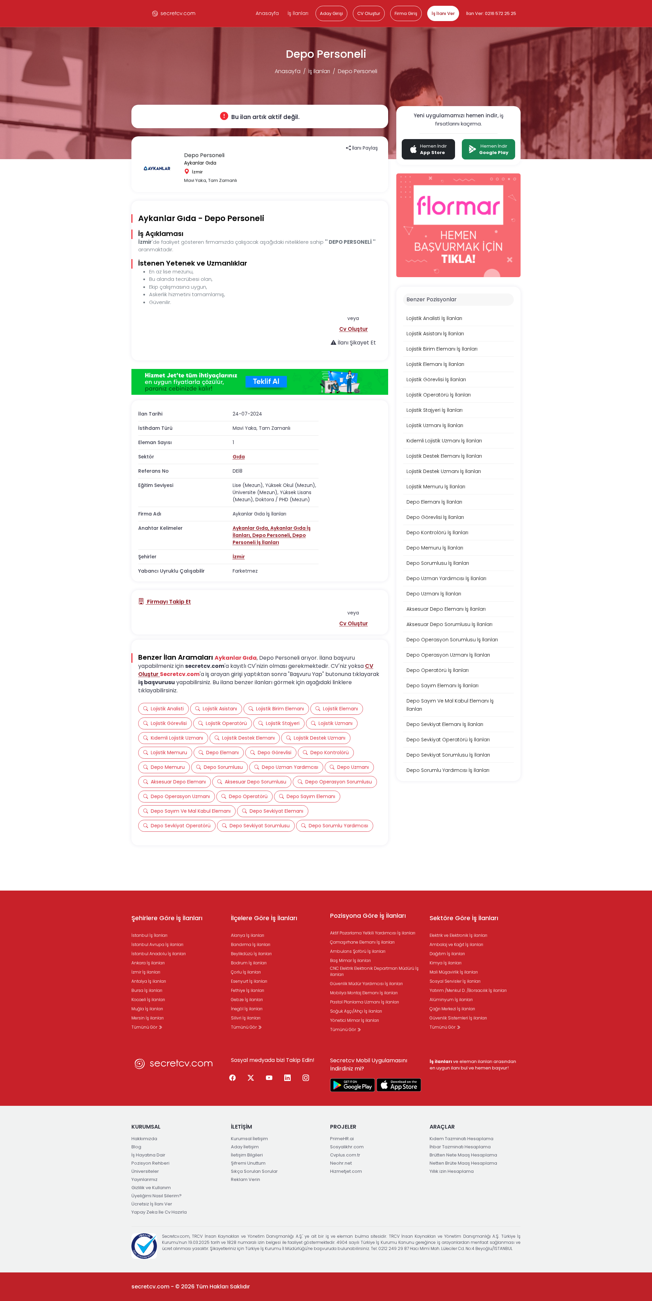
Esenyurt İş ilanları (249, 981)
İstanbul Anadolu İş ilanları (158, 954)
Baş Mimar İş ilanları (350, 960)
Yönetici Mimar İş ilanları (354, 1020)
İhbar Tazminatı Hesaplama (460, 1147)
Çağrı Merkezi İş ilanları (452, 1009)
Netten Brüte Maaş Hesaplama (463, 1163)
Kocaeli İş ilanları (148, 999)
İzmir (239, 556)
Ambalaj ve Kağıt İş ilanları (456, 944)
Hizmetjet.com (346, 1171)
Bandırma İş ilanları (250, 944)
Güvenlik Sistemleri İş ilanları (458, 1018)
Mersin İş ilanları (147, 1018)
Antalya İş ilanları (148, 981)
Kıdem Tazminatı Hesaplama (461, 1138)
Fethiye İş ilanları (247, 990)
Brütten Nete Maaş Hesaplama (463, 1155)
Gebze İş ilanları (247, 999)
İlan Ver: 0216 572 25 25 (491, 13)
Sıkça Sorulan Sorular (254, 1171)
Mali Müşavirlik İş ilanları (454, 972)
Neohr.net (341, 1163)
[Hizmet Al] (259, 382)
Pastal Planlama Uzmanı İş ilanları (364, 1002)
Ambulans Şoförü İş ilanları (357, 951)
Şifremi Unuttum (248, 1163)
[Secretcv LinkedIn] (287, 1078)
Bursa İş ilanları (146, 990)
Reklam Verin (245, 1179)
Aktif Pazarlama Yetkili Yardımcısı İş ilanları (372, 933)
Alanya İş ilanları (247, 935)
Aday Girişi (331, 13)
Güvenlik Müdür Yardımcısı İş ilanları (366, 983)
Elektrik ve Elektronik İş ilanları (458, 935)
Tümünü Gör (144, 1027)
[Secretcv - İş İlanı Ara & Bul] (352, 1085)
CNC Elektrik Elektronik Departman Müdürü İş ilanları (374, 971)
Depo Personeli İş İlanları (269, 539)
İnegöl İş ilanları (246, 1009)
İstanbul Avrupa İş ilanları (157, 944)
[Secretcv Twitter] (250, 1078)
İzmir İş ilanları (145, 972)
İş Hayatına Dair (148, 1155)
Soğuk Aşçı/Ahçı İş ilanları (356, 1011)
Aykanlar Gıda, (251, 528)
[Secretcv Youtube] (269, 1078)
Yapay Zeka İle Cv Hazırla (159, 1212)
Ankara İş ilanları (148, 963)
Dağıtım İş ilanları (447, 954)
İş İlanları (298, 13)
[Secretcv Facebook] (232, 1078)
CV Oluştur (368, 13)
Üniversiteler (145, 1171)
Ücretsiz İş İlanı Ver (151, 1204)
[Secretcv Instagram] (305, 1078)
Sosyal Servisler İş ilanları (455, 981)
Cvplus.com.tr (345, 1155)
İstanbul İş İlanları (149, 935)
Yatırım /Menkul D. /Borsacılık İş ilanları (468, 990)
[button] (353, 329)
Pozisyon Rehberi (150, 1163)
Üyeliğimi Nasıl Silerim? (156, 1196)
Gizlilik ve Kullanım (151, 1187)
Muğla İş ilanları (147, 1009)
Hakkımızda (144, 1138)
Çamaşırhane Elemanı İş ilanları (362, 942)
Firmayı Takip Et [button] (168, 602)
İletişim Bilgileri (247, 1155)
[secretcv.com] (173, 13)
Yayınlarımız (144, 1179)
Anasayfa (267, 13)
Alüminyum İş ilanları (451, 999)
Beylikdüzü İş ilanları (251, 954)
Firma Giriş (406, 13)
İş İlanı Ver (443, 13)
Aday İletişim (245, 1147)
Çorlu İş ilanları (246, 972)
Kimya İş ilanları (445, 963)
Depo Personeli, (272, 535)
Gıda (239, 456)
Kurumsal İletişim (249, 1138)
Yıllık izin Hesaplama (452, 1171)
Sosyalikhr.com (347, 1147)
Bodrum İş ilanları (249, 963)
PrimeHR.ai (342, 1138)
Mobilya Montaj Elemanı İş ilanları (364, 993)
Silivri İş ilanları (245, 1018)
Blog (136, 1147)
